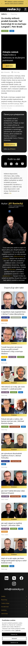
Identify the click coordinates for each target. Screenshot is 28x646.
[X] (11, 164)
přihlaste (12, 149)
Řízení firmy (14, 14)
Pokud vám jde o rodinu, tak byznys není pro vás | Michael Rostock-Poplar (12, 421)
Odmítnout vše (14, 642)
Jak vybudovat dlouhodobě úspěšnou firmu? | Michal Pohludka (11, 455)
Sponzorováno (16, 317)
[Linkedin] (5, 164)
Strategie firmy (14, 426)
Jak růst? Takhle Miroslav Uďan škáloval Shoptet (13, 492)
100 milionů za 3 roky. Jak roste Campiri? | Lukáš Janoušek (13, 388)
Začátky (4, 320)
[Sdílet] (17, 164)
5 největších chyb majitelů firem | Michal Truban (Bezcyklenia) (13, 313)
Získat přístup (10, 145)
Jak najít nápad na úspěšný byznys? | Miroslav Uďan (11, 524)
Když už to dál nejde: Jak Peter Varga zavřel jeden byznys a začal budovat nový (14, 560)
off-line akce (11, 269)
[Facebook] (21, 578)
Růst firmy (12, 357)
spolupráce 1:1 (7, 276)
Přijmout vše (14, 634)
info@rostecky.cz (14, 589)
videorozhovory (19, 256)
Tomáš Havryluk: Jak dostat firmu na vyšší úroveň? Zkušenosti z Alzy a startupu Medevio (12, 350)
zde (10, 193)
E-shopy (4, 357)
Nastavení (14, 638)
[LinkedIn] (6, 578)
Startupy (5, 31)
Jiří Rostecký (6, 72)
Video (11, 31)
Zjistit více (17, 630)
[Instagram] (14, 584)
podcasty (6, 258)
